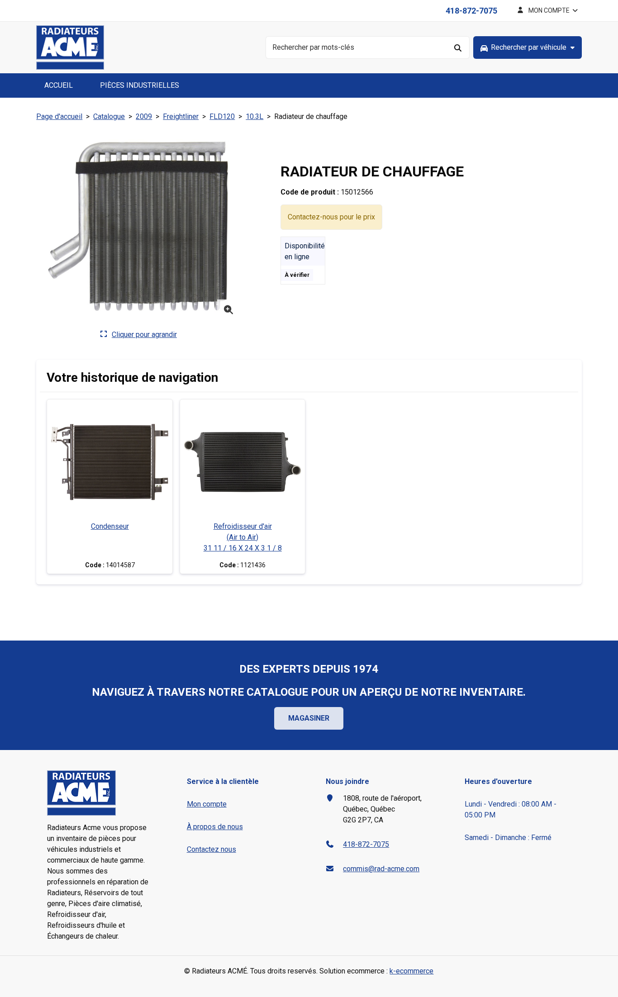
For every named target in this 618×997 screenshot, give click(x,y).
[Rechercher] (458, 47)
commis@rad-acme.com (381, 868)
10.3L (254, 116)
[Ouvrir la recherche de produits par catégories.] (527, 47)
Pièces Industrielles (139, 85)
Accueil (58, 85)
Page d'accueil (59, 116)
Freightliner (181, 116)
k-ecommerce (411, 971)
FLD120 (222, 116)
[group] (527, 47)
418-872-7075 (471, 10)
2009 (144, 116)
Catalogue (109, 116)
